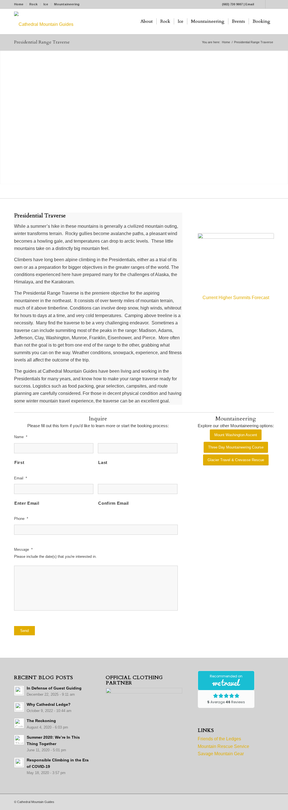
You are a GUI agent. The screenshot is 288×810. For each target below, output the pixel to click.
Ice (45, 4)
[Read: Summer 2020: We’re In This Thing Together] (19, 740)
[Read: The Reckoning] (19, 723)
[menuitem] (20, 4)
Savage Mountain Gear (221, 753)
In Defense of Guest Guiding (54, 688)
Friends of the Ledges (219, 738)
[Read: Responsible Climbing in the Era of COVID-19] (19, 762)
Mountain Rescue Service (223, 746)
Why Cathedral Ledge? (49, 704)
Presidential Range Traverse (42, 42)
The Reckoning (41, 721)
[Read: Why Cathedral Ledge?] (19, 707)
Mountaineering (66, 4)
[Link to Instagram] (270, 4)
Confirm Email (113, 503)
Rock (33, 4)
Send (24, 631)
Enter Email (26, 503)
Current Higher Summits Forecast (235, 297)
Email (249, 4)
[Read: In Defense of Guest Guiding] (19, 691)
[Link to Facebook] (261, 4)
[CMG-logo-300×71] (43, 21)
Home (18, 4)
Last (102, 462)
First (19, 462)
